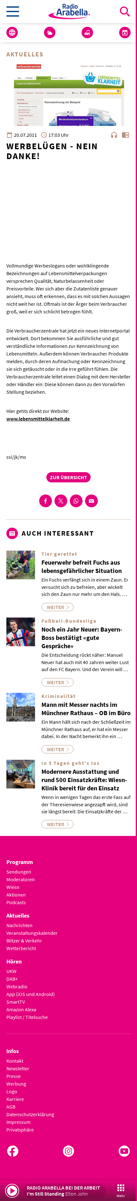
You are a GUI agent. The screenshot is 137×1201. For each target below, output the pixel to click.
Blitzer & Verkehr (24, 940)
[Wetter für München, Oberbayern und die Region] (49, 32)
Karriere (15, 1099)
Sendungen (18, 871)
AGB (10, 1106)
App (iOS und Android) (30, 994)
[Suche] (125, 11)
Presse (13, 1076)
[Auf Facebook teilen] (45, 500)
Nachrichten (19, 925)
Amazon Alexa (21, 1009)
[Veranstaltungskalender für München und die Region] (125, 32)
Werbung (16, 1083)
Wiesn (12, 887)
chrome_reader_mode (125, 135)
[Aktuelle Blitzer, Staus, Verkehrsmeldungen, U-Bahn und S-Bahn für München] (87, 32)
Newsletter (17, 1068)
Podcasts (16, 902)
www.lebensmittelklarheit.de (38, 418)
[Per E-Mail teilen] (91, 500)
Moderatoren (20, 879)
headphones (114, 135)
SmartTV (15, 1002)
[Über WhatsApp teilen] (76, 500)
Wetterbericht (21, 948)
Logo (11, 1091)
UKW (11, 971)
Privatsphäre (20, 1129)
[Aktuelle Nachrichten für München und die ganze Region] (12, 32)
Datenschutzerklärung (30, 1114)
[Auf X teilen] (60, 500)
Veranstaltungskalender (32, 933)
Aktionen (16, 894)
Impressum (18, 1122)
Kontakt (14, 1061)
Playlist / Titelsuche (27, 1017)
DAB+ (12, 979)
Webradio (16, 986)
